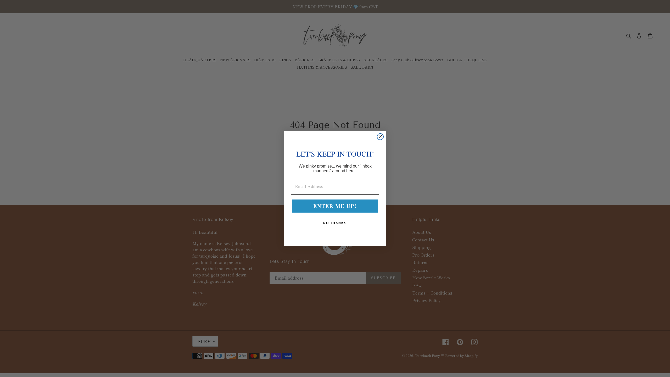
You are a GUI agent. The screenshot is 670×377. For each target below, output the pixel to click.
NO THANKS (335, 223)
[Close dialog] (380, 137)
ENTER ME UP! (335, 206)
